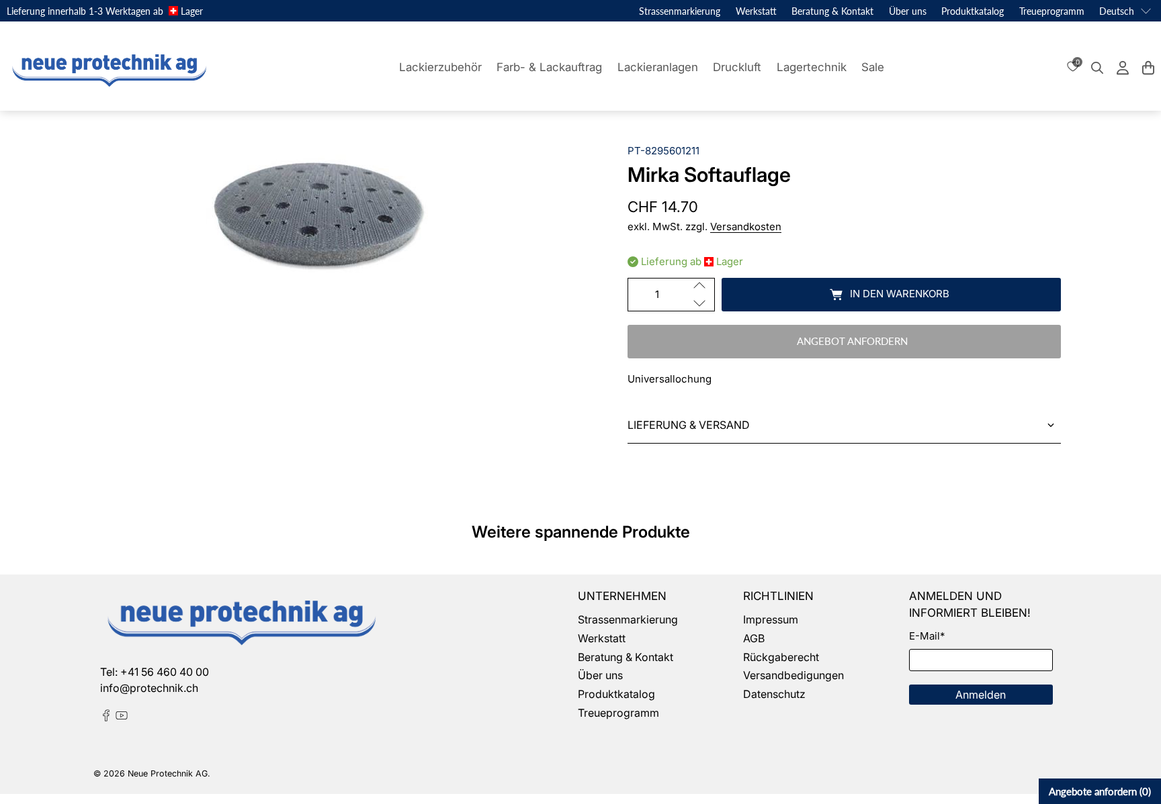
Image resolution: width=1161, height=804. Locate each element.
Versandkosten (745, 226)
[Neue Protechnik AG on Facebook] (106, 717)
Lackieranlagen (657, 67)
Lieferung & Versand (689, 425)
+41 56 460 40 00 (164, 672)
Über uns (908, 11)
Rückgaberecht (781, 657)
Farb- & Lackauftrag (549, 67)
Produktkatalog (972, 11)
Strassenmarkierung (679, 11)
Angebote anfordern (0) (1100, 791)
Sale (872, 67)
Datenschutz (774, 694)
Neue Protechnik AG (168, 773)
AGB (754, 638)
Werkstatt (756, 11)
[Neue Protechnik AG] (107, 68)
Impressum (770, 619)
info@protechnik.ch (149, 688)
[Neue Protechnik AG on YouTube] (122, 717)
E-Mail (927, 636)
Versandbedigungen (793, 675)
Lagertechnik (812, 67)
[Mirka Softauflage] (316, 211)
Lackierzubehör (440, 67)
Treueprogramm (1051, 11)
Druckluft (737, 67)
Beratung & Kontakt (832, 11)
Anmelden (980, 694)
